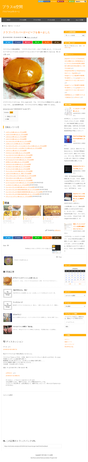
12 (77, 275)
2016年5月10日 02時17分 (10, 349)
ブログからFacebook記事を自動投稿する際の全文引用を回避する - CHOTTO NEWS (75, 66)
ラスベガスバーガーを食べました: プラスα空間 (18, 178)
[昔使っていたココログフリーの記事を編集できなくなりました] (68, 227)
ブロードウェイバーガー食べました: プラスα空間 (19, 180)
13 (80, 275)
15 (66, 277)
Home (5, 26)
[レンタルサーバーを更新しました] (68, 111)
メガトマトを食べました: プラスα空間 (16, 139)
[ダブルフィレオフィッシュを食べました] (32, 210)
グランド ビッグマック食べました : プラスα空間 (19, 196)
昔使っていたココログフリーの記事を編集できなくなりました (79, 226)
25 (75, 279)
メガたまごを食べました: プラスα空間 (16, 136)
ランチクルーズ (18, 302)
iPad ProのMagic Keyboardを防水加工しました (79, 138)
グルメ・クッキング (15, 26)
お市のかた (57, 230)
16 (69, 277)
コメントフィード (69, 344)
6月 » (80, 284)
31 (72, 282)
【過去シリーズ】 (10, 116)
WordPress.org (69, 346)
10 (72, 275)
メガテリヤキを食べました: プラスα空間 (17, 134)
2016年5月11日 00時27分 (13, 375)
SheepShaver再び (70, 70)
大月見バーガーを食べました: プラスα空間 (17, 162)
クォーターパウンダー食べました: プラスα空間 (18, 141)
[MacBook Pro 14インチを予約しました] (68, 169)
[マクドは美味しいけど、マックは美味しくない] (12, 210)
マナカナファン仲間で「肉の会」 (23, 326)
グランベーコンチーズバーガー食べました (52, 218)
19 (77, 277)
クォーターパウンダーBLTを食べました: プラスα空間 (20, 187)
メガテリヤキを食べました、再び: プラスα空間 (18, 173)
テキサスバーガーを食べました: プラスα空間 (18, 153)
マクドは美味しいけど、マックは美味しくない (12, 218)
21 (83, 277)
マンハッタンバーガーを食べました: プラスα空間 (19, 171)
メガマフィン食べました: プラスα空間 (16, 150)
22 (66, 279)
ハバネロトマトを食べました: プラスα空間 (17, 185)
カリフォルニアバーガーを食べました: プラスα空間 (20, 159)
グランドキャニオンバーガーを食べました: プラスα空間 (21, 175)
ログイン (67, 339)
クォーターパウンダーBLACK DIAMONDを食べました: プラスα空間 (24, 192)
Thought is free (53, 457)
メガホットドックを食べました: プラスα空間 (18, 143)
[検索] (85, 1)
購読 (67, 326)
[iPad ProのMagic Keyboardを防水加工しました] (68, 139)
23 (69, 279)
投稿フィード (68, 342)
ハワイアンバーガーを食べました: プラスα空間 (18, 157)
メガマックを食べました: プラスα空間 (16, 132)
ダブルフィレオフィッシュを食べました (25, 278)
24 (72, 279)
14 (83, 275)
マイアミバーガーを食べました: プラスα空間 (18, 169)
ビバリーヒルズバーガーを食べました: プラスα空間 (20, 182)
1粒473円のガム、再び (20, 290)
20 (80, 277)
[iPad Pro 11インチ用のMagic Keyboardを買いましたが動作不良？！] (68, 196)
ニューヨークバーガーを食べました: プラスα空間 (19, 155)
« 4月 (70, 284)
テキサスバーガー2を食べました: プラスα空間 (18, 164)
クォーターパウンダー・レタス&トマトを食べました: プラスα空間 (24, 148)
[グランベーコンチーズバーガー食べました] (52, 210)
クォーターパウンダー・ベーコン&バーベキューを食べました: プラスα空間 (26, 146)
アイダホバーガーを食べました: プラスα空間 (18, 166)
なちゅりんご (17, 314)
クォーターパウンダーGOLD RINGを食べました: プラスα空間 (22, 189)
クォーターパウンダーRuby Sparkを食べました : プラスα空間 (22, 194)
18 (75, 277)
